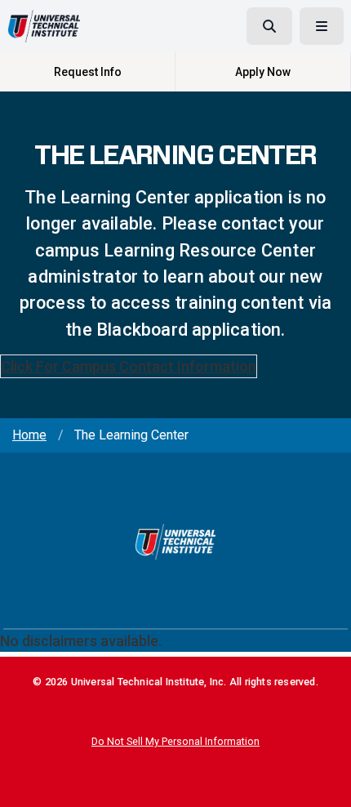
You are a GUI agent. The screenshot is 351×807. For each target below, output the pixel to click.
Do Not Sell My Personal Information (175, 741)
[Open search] (269, 26)
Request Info (88, 71)
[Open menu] (322, 26)
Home (29, 435)
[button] (327, 783)
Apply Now (263, 71)
